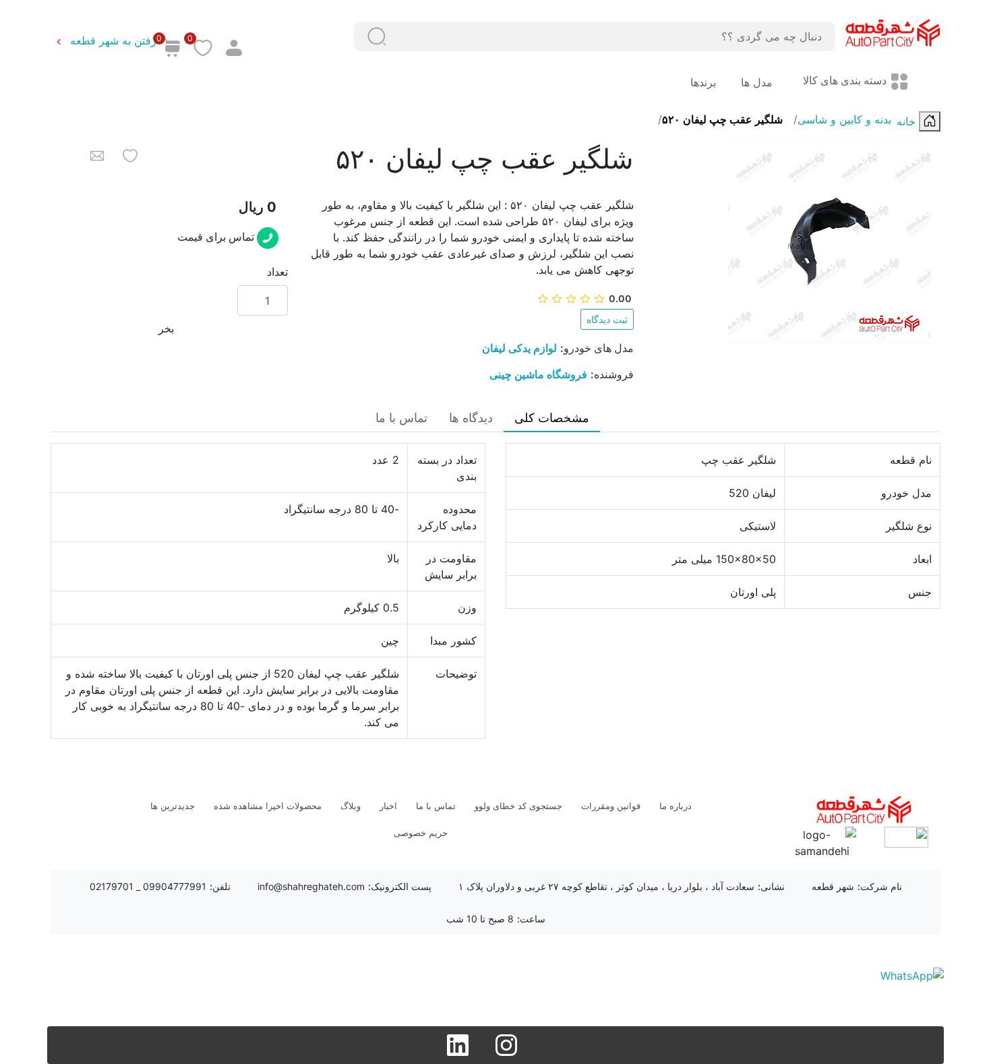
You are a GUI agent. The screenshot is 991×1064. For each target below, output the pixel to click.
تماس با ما (436, 805)
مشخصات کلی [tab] (551, 418)
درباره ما (675, 805)
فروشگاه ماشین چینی (538, 374)
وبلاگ (350, 805)
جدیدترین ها (172, 805)
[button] (377, 36)
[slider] (584, 298)
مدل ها (755, 82)
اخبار (388, 805)
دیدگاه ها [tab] (471, 418)
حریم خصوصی (421, 832)
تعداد (277, 271)
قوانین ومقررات (610, 805)
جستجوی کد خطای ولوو (518, 805)
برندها (703, 82)
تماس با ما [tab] (401, 418)
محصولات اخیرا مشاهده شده (268, 805)
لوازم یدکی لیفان (519, 348)
